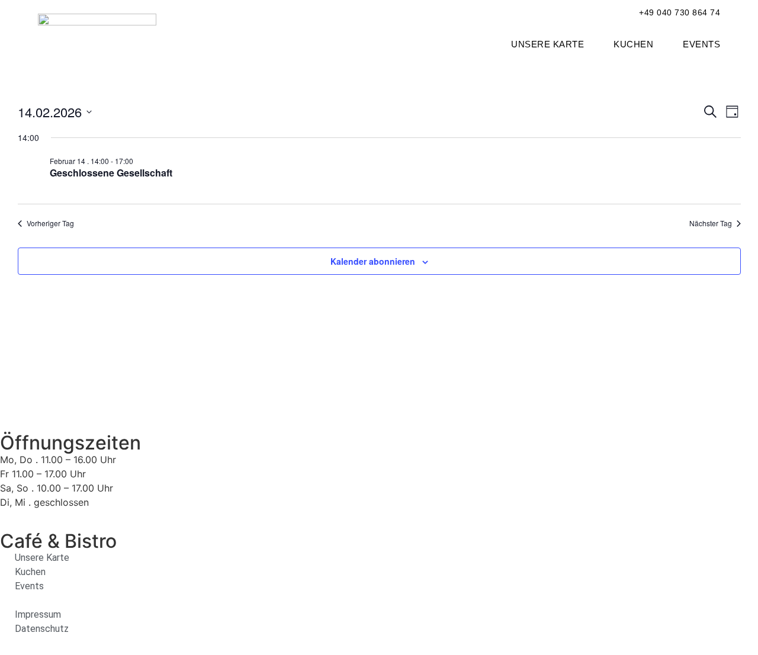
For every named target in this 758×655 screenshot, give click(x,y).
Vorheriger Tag (50, 223)
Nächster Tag (710, 223)
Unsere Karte (547, 44)
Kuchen (633, 44)
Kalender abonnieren (372, 261)
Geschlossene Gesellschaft (111, 172)
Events (701, 44)
